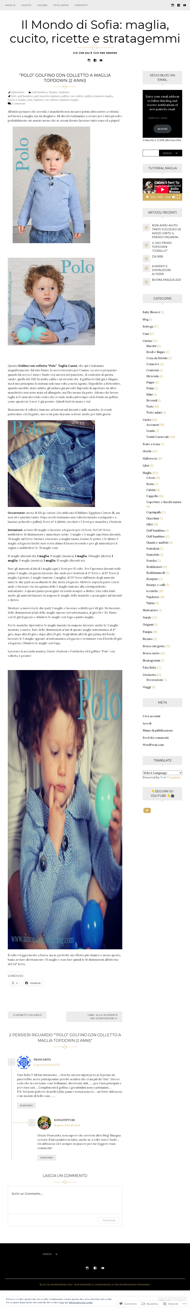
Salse (149, 394)
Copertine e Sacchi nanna (163, 502)
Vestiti (150, 431)
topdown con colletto (46, 99)
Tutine (150, 603)
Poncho (151, 560)
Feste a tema (151, 444)
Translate (174, 777)
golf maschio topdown (47, 96)
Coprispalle (153, 512)
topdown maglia (68, 99)
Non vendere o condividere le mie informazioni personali (112, 1284)
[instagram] (172, 5)
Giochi (147, 451)
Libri (146, 465)
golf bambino (25, 96)
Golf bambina (155, 530)
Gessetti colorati (28, 1015)
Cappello (152, 496)
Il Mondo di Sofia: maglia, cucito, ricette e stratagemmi (95, 31)
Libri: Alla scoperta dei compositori (103, 1017)
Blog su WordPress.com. (56, 1284)
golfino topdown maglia (99, 96)
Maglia (10, 5)
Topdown (63, 92)
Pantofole (153, 554)
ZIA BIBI (157, 256)
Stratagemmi (151, 660)
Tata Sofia (61, 5)
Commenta (108, 1220)
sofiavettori (17, 92)
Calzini (150, 490)
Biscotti (151, 346)
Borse (150, 484)
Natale (147, 617)
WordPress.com (153, 745)
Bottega (148, 326)
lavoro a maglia (17, 99)
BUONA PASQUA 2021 (166, 279)
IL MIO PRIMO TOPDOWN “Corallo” (162, 246)
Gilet (149, 524)
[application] (162, 189)
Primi (150, 388)
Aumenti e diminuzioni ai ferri (161, 270)
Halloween (150, 458)
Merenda (152, 376)
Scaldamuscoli (155, 573)
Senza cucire (151, 653)
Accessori (152, 425)
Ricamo (148, 639)
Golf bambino (40, 92)
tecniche (152, 591)
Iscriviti (162, 129)
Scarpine (152, 579)
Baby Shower (151, 312)
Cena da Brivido (157, 358)
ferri (14, 96)
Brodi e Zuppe (155, 352)
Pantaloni (152, 548)
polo (29, 99)
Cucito (27, 5)
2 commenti (18, 103)
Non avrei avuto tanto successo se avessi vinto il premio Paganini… (166, 231)
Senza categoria (153, 646)
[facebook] (178, 5)
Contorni (152, 370)
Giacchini (152, 518)
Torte (150, 406)
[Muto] (174, 197)
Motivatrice (150, 610)
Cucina (42, 5)
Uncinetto (149, 675)
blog (145, 319)
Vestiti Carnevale (157, 437)
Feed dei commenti (156, 737)
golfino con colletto (72, 96)
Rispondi (26, 1105)
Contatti (81, 5)
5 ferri (150, 478)
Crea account (151, 716)
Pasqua (147, 632)
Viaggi (147, 687)
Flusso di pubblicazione (158, 730)
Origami (148, 624)
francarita (42, 1059)
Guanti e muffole (157, 542)
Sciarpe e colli (155, 585)
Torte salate (154, 412)
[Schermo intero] (178, 197)
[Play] (147, 197)
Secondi (151, 400)
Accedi (147, 723)
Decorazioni (154, 680)
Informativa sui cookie (81, 1302)
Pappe (150, 382)
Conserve (152, 364)
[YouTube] (184, 5)
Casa (146, 333)
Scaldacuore (154, 567)
